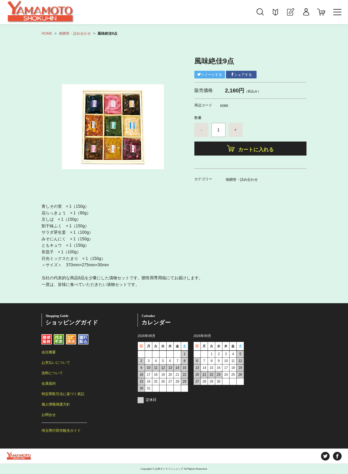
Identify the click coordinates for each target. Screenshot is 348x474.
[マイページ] (306, 12)
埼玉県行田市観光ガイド (61, 430)
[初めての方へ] (275, 12)
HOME (47, 33)
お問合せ (49, 415)
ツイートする (211, 75)
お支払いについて (56, 362)
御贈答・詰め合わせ (75, 33)
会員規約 (49, 383)
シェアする (243, 75)
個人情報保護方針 (56, 404)
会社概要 (49, 352)
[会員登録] (290, 12)
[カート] (321, 12)
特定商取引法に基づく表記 (63, 394)
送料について (52, 373)
